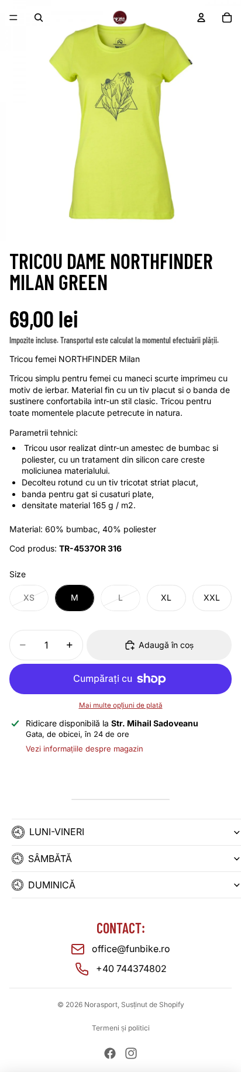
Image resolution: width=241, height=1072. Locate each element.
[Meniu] (13, 17)
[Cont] (201, 17)
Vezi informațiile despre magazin (84, 748)
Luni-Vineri (56, 831)
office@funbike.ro (131, 948)
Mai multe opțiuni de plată (121, 705)
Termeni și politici (121, 1027)
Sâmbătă (50, 858)
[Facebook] (110, 1053)
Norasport (101, 1004)
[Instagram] (131, 1053)
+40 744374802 (131, 968)
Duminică (51, 885)
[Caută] (38, 17)
